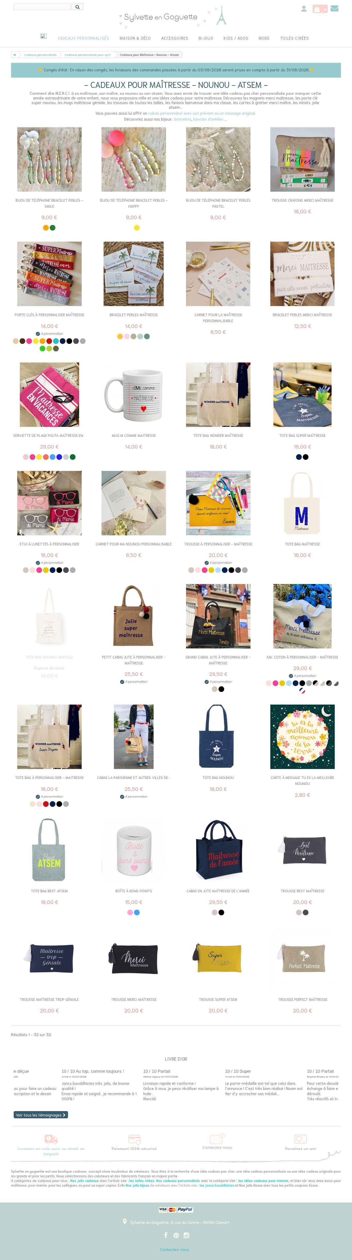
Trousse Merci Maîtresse (134, 999)
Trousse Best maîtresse (302, 891)
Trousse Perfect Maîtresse (302, 999)
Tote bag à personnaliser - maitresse (49, 777)
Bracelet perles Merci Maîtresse (302, 314)
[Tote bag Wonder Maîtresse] (218, 394)
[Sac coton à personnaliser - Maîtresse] (303, 616)
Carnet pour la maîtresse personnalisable (218, 317)
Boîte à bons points (133, 891)
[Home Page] (13, 55)
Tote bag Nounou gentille (49, 657)
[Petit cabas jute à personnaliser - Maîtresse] (134, 616)
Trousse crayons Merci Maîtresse (302, 200)
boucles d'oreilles (208, 118)
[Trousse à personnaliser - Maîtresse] (218, 503)
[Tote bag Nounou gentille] (49, 616)
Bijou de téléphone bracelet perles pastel (218, 203)
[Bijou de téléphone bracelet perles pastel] (218, 159)
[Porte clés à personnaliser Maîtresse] (49, 274)
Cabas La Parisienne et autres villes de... (133, 777)
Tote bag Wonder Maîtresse (218, 435)
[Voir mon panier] (320, 9)
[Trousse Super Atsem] (218, 958)
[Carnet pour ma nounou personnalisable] (134, 503)
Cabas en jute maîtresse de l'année (218, 891)
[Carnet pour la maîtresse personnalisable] (218, 274)
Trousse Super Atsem (218, 999)
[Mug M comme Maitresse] (134, 394)
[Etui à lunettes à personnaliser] (49, 503)
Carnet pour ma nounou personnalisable (134, 544)
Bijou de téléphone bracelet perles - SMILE (49, 203)
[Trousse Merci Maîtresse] (134, 958)
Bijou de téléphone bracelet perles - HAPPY (133, 203)
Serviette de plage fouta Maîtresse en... (49, 435)
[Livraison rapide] (51, 1138)
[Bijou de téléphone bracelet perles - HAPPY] (134, 159)
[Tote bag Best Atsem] (49, 850)
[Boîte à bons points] (134, 850)
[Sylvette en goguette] (176, 17)
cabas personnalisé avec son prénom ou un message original (201, 112)
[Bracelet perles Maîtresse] (134, 274)
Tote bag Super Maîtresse (302, 435)
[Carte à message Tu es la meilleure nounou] (303, 737)
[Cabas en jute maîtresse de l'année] (218, 850)
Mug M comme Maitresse (134, 435)
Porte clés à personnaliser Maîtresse (49, 314)
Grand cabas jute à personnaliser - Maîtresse (218, 660)
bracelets (182, 118)
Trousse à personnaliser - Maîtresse (218, 544)
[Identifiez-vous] (303, 9)
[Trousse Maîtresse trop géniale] (49, 958)
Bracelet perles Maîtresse (134, 314)
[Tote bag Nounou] (218, 737)
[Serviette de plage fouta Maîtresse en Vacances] (49, 394)
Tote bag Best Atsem (49, 891)
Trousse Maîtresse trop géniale (49, 999)
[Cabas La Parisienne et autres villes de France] (134, 737)
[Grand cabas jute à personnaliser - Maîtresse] (218, 616)
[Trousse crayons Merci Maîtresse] (303, 159)
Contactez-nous (174, 1249)
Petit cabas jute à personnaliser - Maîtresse (133, 660)
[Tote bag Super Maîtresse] (303, 394)
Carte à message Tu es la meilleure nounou (302, 780)
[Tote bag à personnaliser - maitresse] (49, 737)
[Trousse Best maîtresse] (303, 850)
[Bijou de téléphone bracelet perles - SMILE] (49, 159)
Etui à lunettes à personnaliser (49, 544)
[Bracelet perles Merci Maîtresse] (303, 274)
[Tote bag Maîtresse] (303, 503)
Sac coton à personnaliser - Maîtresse (302, 657)
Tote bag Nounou (218, 777)
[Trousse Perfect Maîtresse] (303, 958)
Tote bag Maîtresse (302, 544)
